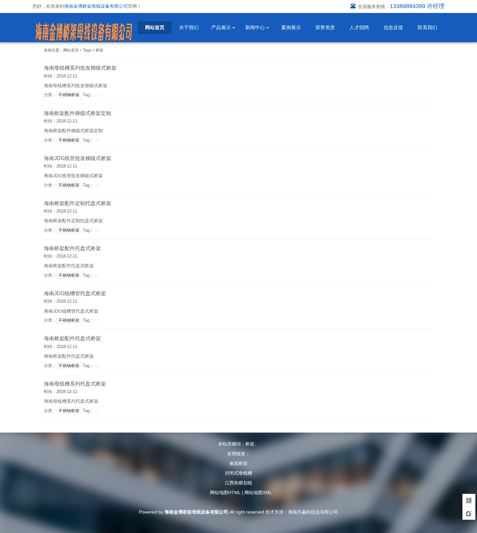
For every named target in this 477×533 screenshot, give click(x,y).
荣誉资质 (325, 27)
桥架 (100, 50)
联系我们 (427, 27)
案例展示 (291, 27)
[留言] (468, 513)
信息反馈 (393, 27)
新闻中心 (255, 27)
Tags (87, 50)
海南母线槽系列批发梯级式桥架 (80, 68)
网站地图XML (258, 492)
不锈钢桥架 (69, 94)
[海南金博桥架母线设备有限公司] (84, 32)
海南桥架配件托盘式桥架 (72, 248)
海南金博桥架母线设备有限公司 (196, 512)
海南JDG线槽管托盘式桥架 (75, 293)
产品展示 (221, 27)
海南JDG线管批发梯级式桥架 (77, 158)
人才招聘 (359, 27)
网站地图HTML (225, 492)
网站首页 (155, 27)
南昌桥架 (238, 463)
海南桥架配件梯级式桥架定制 (77, 113)
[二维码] (468, 500)
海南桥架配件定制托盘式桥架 (77, 203)
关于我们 (189, 27)
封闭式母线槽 (238, 473)
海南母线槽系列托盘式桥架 (75, 384)
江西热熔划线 (238, 482)
